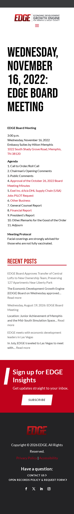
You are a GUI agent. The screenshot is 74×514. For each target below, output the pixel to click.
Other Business (20, 200)
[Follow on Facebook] (26, 489)
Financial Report (21, 210)
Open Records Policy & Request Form (37, 479)
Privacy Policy (26, 458)
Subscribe (37, 399)
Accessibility (48, 458)
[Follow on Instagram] (49, 489)
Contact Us (36, 475)
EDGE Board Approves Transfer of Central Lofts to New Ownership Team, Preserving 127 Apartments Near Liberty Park (34, 277)
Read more (14, 297)
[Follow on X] (34, 489)
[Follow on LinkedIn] (41, 489)
